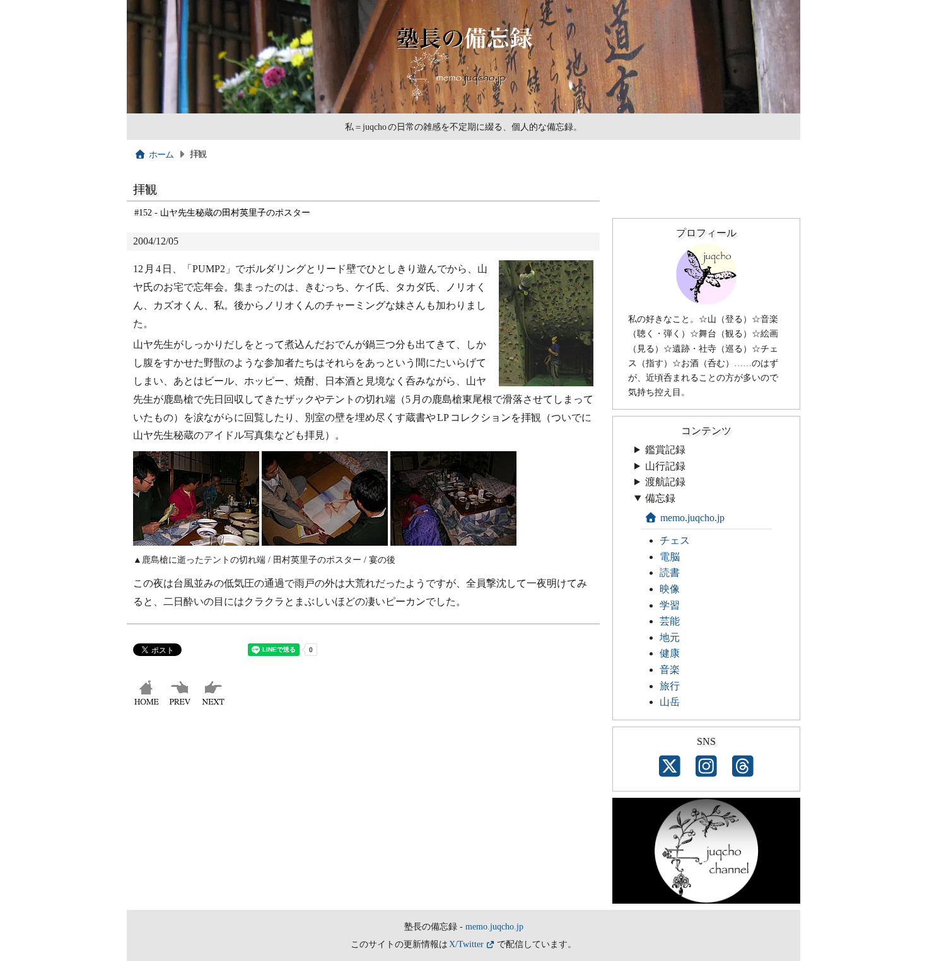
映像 (670, 589)
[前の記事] (181, 704)
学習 (670, 605)
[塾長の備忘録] (463, 110)
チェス (675, 540)
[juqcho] (706, 301)
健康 (670, 653)
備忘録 (660, 498)
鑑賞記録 (665, 449)
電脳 (670, 556)
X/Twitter (466, 944)
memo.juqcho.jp (692, 517)
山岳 (670, 701)
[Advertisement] (363, 815)
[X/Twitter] (670, 767)
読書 (670, 572)
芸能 (670, 621)
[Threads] (743, 767)
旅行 (670, 686)
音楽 (670, 669)
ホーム (161, 154)
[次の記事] (214, 704)
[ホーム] (148, 704)
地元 (670, 637)
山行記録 (665, 466)
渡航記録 (665, 481)
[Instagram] (706, 767)
